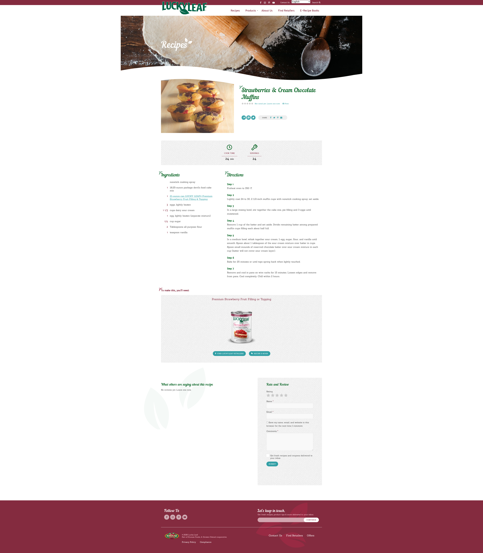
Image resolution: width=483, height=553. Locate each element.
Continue (311, 520)
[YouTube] (273, 2)
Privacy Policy (189, 542)
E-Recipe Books (309, 10)
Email (269, 412)
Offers (310, 535)
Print (286, 103)
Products (250, 10)
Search (315, 2)
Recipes (235, 10)
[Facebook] (261, 2)
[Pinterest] (269, 2)
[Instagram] (265, 2)
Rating (269, 391)
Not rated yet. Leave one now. (267, 103)
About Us (267, 10)
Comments (272, 431)
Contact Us (285, 2)
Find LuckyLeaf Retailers (230, 353)
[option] (197, 105)
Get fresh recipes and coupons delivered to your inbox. (291, 456)
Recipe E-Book (260, 353)
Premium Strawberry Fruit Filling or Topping (241, 299)
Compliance (205, 542)
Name (270, 401)
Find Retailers (286, 10)
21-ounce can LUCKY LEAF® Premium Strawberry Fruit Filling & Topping (191, 198)
